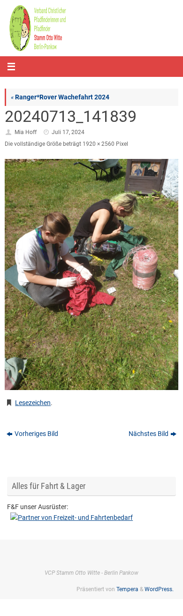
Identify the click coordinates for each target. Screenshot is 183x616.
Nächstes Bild (148, 433)
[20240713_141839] (91, 274)
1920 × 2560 (98, 144)
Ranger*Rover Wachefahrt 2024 (60, 97)
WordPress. (159, 589)
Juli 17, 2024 (68, 132)
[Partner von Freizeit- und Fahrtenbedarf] (91, 517)
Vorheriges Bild (36, 433)
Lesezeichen (33, 402)
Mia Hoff (26, 132)
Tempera (127, 589)
